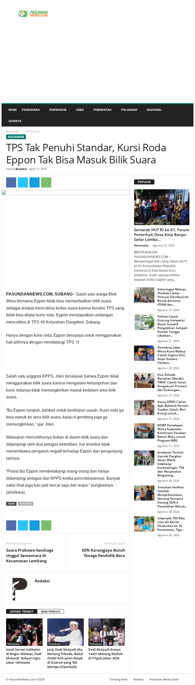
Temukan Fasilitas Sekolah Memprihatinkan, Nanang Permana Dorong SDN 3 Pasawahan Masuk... (172, 496)
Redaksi (21, 169)
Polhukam (16, 137)
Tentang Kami (119, 679)
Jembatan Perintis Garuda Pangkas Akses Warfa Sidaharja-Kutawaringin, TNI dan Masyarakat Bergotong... (170, 463)
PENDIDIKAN (31, 110)
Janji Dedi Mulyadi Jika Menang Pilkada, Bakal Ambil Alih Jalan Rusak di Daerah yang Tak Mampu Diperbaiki (65, 658)
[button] (185, 115)
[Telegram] (34, 182)
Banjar (139, 223)
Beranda (12, 131)
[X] (23, 182)
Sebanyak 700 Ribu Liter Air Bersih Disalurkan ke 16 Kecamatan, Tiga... (171, 524)
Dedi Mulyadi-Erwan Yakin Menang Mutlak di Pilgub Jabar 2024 (105, 653)
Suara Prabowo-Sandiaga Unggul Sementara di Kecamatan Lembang (29, 555)
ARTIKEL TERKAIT (21, 611)
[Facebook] (11, 182)
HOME (12, 110)
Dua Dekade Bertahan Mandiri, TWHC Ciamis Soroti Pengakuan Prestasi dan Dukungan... (172, 382)
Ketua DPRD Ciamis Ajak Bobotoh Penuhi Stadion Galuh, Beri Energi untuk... (172, 407)
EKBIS (80, 110)
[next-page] (122, 611)
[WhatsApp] (46, 182)
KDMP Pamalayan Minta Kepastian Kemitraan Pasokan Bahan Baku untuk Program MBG (171, 433)
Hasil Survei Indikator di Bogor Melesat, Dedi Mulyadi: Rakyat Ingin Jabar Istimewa (24, 656)
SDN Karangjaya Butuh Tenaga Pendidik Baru (103, 553)
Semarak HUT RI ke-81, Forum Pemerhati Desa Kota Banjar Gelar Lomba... (161, 234)
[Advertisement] (97, 65)
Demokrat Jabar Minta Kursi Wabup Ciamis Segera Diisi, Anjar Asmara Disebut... (171, 355)
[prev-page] (116, 611)
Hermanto (141, 245)
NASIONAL (154, 110)
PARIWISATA (58, 110)
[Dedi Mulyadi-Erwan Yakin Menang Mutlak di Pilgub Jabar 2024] (106, 632)
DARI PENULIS (50, 611)
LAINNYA (14, 121)
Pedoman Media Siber (164, 679)
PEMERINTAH (102, 110)
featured (25, 503)
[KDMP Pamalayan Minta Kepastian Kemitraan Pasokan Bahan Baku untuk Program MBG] (144, 431)
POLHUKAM (129, 110)
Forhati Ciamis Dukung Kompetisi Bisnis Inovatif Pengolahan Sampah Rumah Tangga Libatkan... (172, 326)
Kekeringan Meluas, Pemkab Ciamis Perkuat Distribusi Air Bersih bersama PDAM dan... (173, 297)
